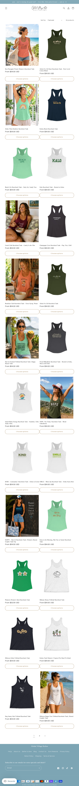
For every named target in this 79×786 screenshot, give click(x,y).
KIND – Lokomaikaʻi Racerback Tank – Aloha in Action (22, 481)
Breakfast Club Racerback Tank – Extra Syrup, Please (21, 303)
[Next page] (45, 736)
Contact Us (42, 751)
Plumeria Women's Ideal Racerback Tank (17, 600)
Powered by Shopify (51, 784)
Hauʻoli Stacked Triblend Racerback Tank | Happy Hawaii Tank (20, 362)
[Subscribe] (39, 768)
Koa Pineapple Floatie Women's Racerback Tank (19, 69)
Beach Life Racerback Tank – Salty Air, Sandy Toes (21, 187)
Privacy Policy (64, 751)
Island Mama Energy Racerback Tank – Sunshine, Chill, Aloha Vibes (22, 422)
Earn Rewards (53, 751)
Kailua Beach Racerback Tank (49, 129)
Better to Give (27, 751)
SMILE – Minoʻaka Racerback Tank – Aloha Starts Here (57, 481)
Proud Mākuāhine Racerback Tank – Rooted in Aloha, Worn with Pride (56, 362)
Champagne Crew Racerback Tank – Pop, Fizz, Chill (56, 245)
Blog (35, 751)
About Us (17, 751)
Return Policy (28, 756)
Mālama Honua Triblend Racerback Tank (52, 600)
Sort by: (43, 20)
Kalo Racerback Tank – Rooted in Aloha (52, 187)
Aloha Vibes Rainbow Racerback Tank (16, 129)
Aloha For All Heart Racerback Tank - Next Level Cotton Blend (55, 70)
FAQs (10, 751)
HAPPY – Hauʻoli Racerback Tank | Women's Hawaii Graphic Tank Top (21, 540)
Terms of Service (49, 756)
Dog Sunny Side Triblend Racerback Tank (18, 716)
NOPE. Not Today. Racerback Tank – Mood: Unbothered (53, 422)
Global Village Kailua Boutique (36, 784)
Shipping (38, 756)
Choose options (22, 79)
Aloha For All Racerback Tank (49, 303)
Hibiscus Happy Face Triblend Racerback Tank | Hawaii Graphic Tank (56, 717)
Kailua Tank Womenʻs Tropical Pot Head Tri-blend (55, 658)
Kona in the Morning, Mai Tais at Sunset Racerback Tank (55, 540)
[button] (6, 8)
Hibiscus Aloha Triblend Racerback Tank (17, 658)
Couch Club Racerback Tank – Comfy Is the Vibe (20, 245)
